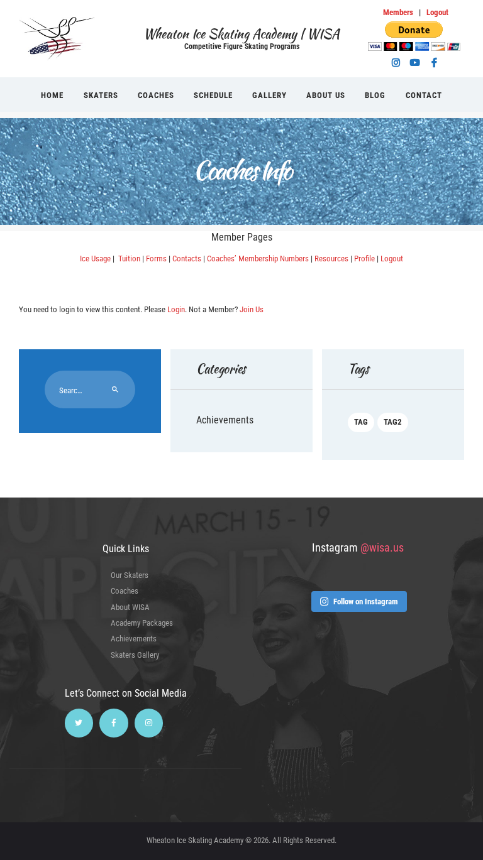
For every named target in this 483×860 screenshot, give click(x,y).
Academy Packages (142, 623)
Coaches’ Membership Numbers (258, 258)
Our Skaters (129, 575)
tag (361, 422)
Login (176, 309)
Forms (156, 258)
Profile (364, 258)
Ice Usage (95, 258)
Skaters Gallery (135, 655)
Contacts (186, 258)
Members (398, 12)
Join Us (252, 309)
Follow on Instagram (365, 601)
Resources (331, 258)
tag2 (393, 422)
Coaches (124, 591)
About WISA (130, 607)
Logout (437, 12)
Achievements (224, 420)
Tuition (128, 258)
